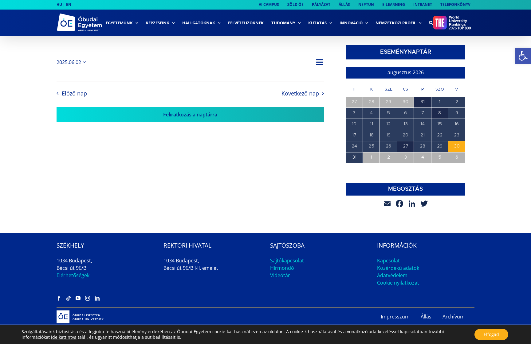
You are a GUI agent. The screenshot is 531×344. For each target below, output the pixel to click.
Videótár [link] (280, 275)
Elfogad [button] (491, 334)
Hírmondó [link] (282, 268)
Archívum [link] (453, 316)
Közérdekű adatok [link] (398, 268)
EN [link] (68, 4)
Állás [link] (426, 316)
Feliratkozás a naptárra (190, 114)
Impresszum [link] (395, 316)
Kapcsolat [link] (388, 260)
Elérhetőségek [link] (73, 275)
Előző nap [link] (74, 93)
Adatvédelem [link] (392, 275)
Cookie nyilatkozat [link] (398, 282)
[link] (523, 56)
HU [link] (59, 4)
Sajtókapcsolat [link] (287, 260)
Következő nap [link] (300, 93)
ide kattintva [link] (64, 337)
